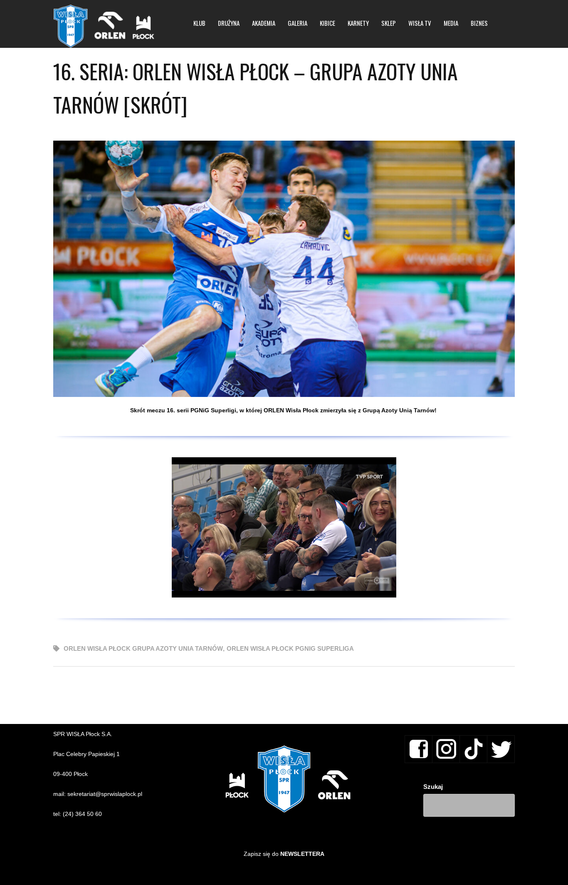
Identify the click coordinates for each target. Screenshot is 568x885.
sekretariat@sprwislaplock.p (104, 794)
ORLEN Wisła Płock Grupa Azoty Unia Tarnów (143, 648)
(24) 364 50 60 (82, 814)
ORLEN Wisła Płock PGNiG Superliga (290, 648)
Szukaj (433, 786)
